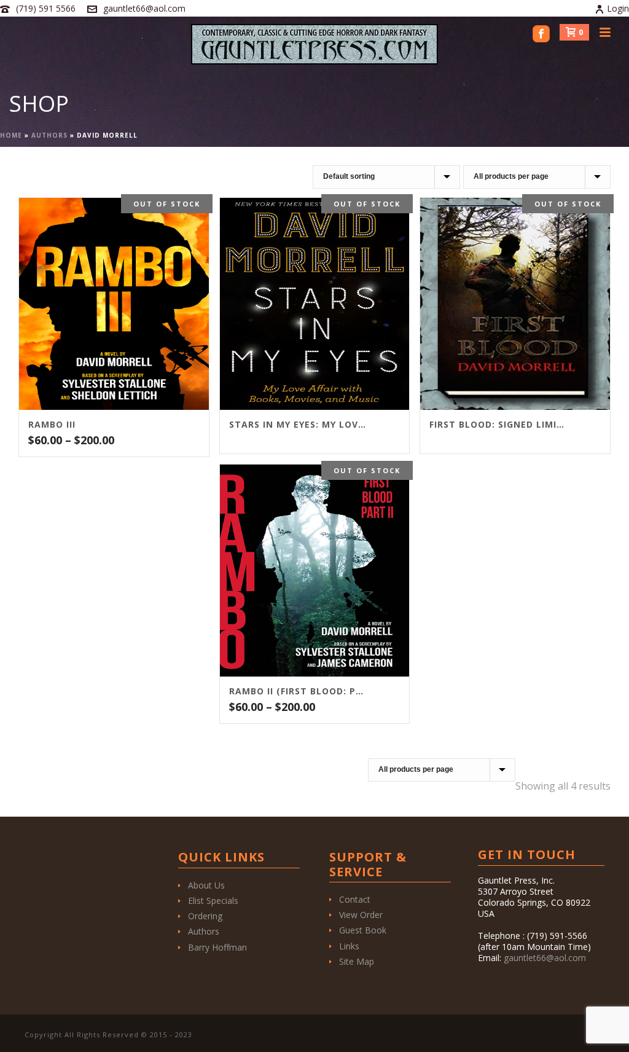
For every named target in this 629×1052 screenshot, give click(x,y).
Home (11, 135)
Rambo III (52, 424)
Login (618, 8)
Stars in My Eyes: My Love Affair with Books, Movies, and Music (299, 424)
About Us (206, 885)
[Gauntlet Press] (314, 44)
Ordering (205, 916)
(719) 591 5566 (46, 8)
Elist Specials (213, 900)
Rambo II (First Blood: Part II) (299, 691)
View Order (361, 915)
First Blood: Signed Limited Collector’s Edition (499, 424)
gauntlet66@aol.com (144, 8)
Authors (49, 135)
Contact (354, 899)
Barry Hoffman (217, 947)
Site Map (356, 961)
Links (349, 946)
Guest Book (362, 930)
